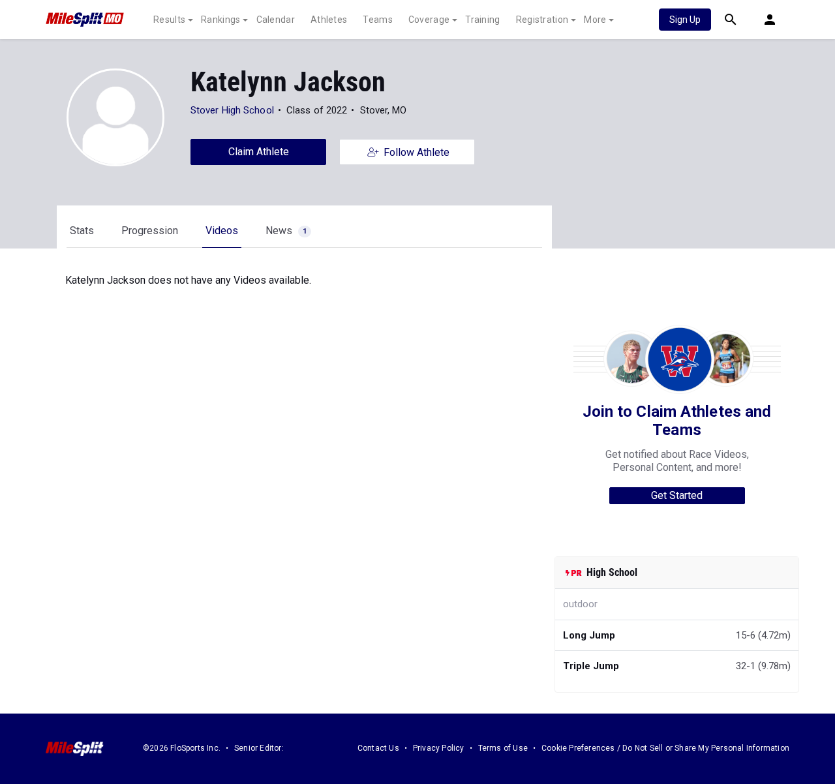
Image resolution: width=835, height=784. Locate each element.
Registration (542, 19)
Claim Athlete (258, 151)
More (595, 19)
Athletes (329, 19)
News (286, 230)
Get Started (677, 495)
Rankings (220, 19)
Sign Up (685, 19)
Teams (378, 19)
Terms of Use (503, 748)
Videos (221, 230)
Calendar (275, 19)
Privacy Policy (438, 748)
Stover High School (232, 110)
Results (169, 19)
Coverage (428, 19)
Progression (149, 230)
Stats (82, 230)
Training (482, 19)
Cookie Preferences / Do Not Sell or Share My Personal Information (665, 748)
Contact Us (378, 748)
